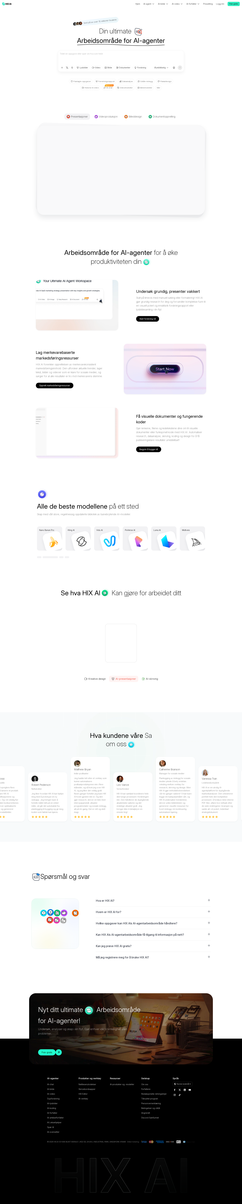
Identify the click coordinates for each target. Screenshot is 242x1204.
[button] (153, 900)
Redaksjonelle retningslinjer (154, 1094)
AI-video (51, 1094)
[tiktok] (179, 1095)
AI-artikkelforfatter (55, 1117)
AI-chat (50, 1084)
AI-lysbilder (52, 1103)
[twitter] (179, 1090)
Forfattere (145, 1089)
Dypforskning (53, 1098)
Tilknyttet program (149, 1098)
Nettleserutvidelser (87, 1084)
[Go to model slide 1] (39, 557)
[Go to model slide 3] (50, 557)
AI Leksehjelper (54, 1122)
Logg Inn (220, 4)
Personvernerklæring (151, 1103)
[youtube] (190, 1090)
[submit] (180, 67)
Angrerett (145, 1113)
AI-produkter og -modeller (122, 1084)
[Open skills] (72, 67)
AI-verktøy (83, 1098)
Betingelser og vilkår (150, 1108)
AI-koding (51, 1108)
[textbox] (121, 58)
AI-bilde (50, 1089)
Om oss (144, 1084)
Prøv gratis (233, 4)
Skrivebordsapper (87, 1089)
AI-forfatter (52, 1113)
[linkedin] (184, 1090)
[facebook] (174, 1090)
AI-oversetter (53, 1132)
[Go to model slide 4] (67, 557)
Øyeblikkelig (160, 67)
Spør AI (50, 1127)
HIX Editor (83, 1094)
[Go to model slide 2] (45, 557)
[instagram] (174, 1095)
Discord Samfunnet (150, 1117)
